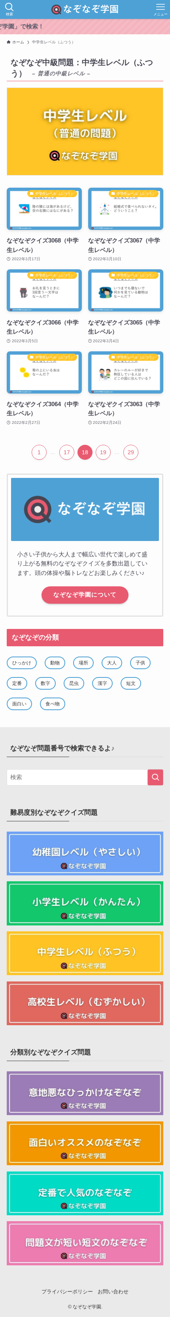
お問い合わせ (113, 1292)
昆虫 (74, 683)
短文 (131, 683)
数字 (45, 683)
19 (103, 452)
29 (131, 452)
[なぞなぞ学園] (84, 9)
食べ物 (52, 704)
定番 (17, 683)
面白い (19, 704)
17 (67, 452)
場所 (83, 663)
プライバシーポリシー (67, 1292)
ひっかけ (21, 663)
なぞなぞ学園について (85, 594)
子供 (140, 663)
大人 (112, 663)
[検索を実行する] (155, 777)
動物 (55, 663)
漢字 (102, 683)
